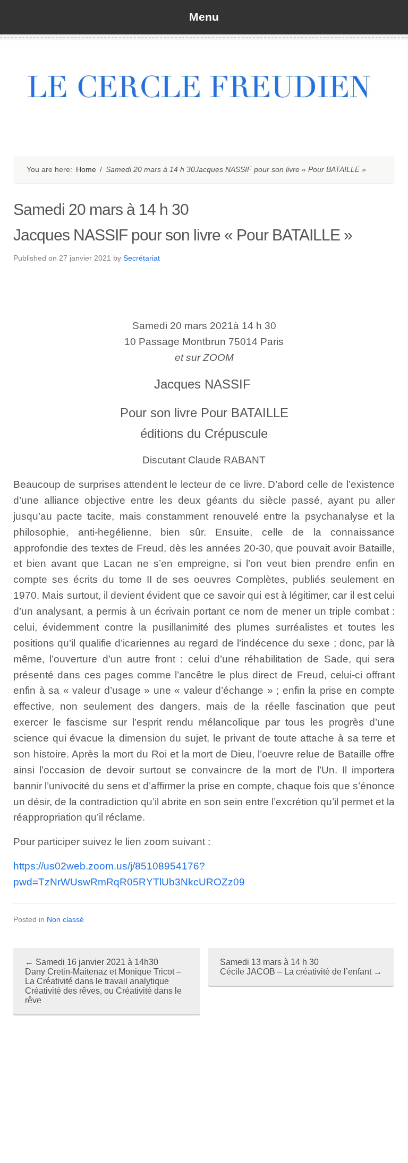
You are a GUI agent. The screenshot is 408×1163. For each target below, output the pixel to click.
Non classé (65, 919)
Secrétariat (141, 258)
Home (86, 169)
